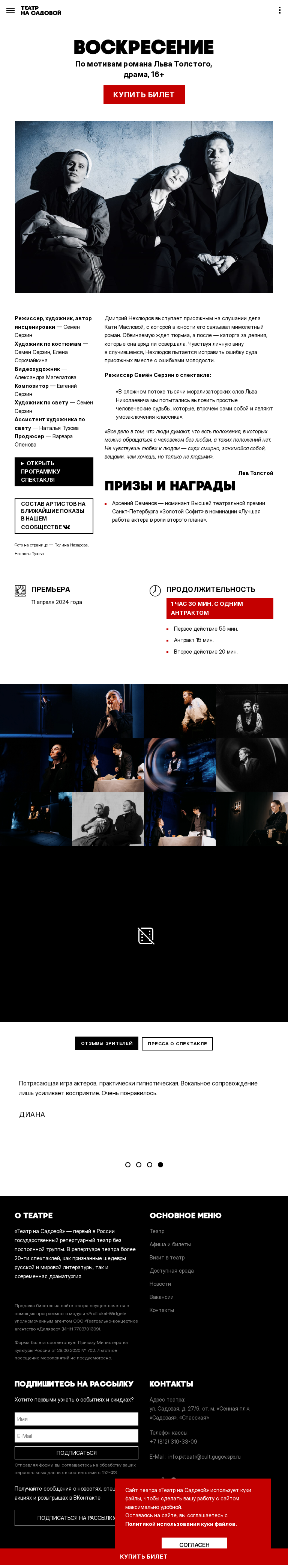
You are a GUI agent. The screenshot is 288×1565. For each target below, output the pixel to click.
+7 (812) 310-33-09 (173, 1441)
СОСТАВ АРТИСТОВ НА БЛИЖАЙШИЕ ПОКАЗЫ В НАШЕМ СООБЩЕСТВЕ (53, 515)
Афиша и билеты (170, 1244)
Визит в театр (167, 1257)
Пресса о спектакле (177, 1043)
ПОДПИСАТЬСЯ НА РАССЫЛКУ (77, 1518)
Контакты (162, 1310)
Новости (160, 1283)
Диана (33, 1115)
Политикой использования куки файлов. (181, 1524)
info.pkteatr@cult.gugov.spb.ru (204, 1456)
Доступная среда (172, 1270)
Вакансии (162, 1297)
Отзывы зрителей (107, 1043)
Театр (157, 1231)
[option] (144, 207)
